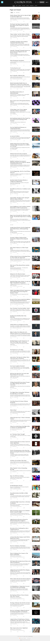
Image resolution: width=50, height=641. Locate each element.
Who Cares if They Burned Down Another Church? (20, 266)
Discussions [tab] (17, 12)
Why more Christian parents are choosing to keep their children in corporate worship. (19, 487)
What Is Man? (13, 410)
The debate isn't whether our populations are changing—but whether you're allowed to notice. (20, 174)
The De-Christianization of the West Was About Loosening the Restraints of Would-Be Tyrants (20, 452)
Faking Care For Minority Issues (17, 274)
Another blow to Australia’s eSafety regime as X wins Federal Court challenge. (20, 112)
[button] (13, 5)
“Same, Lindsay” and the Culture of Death (19, 34)
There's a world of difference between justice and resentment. (20, 470)
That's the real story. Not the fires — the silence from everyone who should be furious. (19, 268)
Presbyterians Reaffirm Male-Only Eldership (18, 316)
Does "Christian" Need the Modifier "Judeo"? (20, 308)
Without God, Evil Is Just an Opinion (18, 153)
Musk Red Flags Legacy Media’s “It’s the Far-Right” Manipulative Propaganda (20, 282)
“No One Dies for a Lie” (15, 68)
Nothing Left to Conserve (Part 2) (15, 629)
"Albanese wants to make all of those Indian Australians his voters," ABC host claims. (20, 377)
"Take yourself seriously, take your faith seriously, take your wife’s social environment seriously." (20, 77)
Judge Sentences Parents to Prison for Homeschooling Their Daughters (19, 520)
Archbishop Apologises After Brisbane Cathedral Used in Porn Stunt (19, 42)
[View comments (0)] (17, 21)
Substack (21, 639)
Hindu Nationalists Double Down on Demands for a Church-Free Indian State (19, 84)
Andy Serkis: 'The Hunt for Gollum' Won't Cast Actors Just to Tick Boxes (19, 358)
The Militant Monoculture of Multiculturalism (17, 92)
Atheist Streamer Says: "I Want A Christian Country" (20, 418)
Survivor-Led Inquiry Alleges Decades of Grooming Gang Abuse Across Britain (19, 611)
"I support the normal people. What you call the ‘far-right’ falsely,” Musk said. (19, 285)
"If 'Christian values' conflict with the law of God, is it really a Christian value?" (20, 436)
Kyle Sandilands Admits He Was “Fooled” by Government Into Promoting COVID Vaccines (20, 119)
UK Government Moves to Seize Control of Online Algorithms (20, 442)
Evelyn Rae (21, 304)
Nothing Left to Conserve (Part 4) (15, 555)
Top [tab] (14, 12)
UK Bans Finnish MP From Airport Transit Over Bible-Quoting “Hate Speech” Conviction (20, 383)
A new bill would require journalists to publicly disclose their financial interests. (20, 62)
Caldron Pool (15, 37)
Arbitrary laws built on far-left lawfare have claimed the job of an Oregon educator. (20, 232)
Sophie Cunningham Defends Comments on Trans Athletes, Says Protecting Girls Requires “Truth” (20, 291)
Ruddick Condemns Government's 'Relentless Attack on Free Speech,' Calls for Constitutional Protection (20, 162)
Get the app (29, 638)
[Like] (10, 47)
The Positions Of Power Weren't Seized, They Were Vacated (19, 595)
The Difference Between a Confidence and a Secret (20, 189)
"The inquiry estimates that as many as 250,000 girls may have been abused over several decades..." (19, 613)
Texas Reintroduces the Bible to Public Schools (19, 494)
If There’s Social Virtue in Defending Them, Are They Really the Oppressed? (20, 257)
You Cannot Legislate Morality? (17, 366)
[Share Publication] (38, 2)
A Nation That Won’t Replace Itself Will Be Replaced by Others (20, 537)
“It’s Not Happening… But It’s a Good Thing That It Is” (20, 172)
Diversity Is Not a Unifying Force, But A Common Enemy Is (19, 529)
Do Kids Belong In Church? (16, 485)
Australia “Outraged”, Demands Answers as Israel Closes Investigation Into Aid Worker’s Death (20, 52)
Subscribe (42, 2)
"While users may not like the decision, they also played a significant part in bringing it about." (19, 478)
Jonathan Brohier (15, 413)
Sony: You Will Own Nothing (16, 475)
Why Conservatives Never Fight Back (19, 628)
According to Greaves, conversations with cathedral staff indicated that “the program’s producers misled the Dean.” (20, 45)
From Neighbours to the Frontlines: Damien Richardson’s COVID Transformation (20, 207)
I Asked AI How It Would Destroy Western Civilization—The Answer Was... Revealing (20, 620)
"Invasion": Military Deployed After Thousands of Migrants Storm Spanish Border (19, 239)
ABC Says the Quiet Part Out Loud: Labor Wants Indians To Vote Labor (19, 374)
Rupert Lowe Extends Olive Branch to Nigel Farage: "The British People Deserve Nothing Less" (20, 216)
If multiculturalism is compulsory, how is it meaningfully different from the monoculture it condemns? (19, 95)
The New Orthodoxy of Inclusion (17, 545)
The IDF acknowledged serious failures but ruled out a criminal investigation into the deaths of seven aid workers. (20, 55)
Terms (27, 636)
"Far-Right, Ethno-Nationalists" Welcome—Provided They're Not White (20, 393)
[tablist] (15, 12)
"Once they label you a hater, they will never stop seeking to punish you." (20, 387)
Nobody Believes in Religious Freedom (19, 324)
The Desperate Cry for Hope (16, 349)
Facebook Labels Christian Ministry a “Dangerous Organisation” (19, 180)
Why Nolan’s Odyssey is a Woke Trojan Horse (19, 248)
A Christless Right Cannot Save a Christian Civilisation (20, 502)
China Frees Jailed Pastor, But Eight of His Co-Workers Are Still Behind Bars (20, 427)
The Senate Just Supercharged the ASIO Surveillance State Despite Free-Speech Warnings (19, 25)
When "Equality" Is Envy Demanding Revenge (18, 468)
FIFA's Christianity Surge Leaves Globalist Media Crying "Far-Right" (20, 511)
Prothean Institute (21, 598)
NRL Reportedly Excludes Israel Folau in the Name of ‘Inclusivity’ (20, 562)
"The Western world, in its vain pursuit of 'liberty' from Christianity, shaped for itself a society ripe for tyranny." (19, 455)
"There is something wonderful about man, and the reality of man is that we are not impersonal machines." (20, 412)
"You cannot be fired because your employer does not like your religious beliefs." (20, 148)
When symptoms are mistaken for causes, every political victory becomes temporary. (19, 505)
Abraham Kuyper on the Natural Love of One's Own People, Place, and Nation (19, 341)
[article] (25, 18)
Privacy (24, 636)
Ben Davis (13, 184)
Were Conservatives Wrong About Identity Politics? (20, 101)
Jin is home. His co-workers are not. (16, 428)
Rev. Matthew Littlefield (16, 139)
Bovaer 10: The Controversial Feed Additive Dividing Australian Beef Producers (20, 300)
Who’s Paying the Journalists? (17, 60)
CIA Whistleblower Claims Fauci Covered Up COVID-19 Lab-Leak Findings (19, 587)
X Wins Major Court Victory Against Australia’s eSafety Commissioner (18, 110)
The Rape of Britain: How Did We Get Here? (20, 602)
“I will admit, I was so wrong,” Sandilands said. (18, 122)
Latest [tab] (12, 12)
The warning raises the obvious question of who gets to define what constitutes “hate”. (19, 183)
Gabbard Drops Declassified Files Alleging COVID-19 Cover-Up (19, 570)
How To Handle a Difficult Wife (17, 75)
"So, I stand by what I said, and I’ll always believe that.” (19, 294)
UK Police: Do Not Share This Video (18, 460)
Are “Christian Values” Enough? (17, 434)
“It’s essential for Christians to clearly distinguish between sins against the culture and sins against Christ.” (19, 581)
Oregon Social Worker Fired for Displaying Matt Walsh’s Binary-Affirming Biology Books (20, 229)
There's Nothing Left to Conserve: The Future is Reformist (19, 554)
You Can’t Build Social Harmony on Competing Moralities (18, 128)
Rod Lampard (20, 87)
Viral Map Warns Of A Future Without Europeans (19, 402)
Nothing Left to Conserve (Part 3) (15, 597)
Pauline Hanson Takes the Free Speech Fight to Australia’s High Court (20, 16)
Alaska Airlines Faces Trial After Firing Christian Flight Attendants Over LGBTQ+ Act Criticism (20, 145)
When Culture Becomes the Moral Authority (20, 578)
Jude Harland (14, 437)
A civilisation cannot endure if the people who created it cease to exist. (19, 344)
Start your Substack (23, 638)
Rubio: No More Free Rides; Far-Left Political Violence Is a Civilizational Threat (20, 333)
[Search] (36, 2)
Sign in (47, 2)
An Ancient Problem (14, 136)
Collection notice (30, 636)
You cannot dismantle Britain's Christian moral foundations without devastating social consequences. (20, 605)
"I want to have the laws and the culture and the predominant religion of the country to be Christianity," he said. (20, 421)
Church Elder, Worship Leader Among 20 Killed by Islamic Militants (19, 198)
